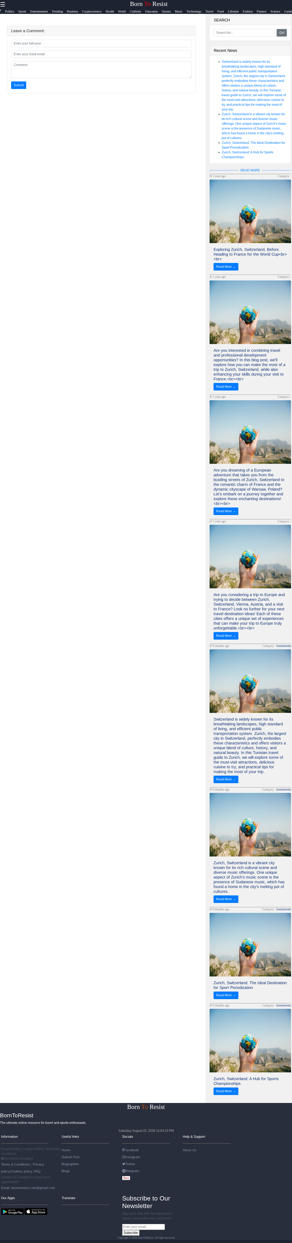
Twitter (130, 1164)
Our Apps (8, 1198)
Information (9, 1137)
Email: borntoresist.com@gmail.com (28, 1188)
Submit (19, 85)
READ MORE (250, 170)
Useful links (70, 1137)
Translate (68, 1198)
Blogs (66, 1171)
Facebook (131, 1150)
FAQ (37, 1171)
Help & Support (194, 1137)
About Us (189, 1150)
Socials (127, 1137)
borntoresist (284, 646)
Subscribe (131, 1232)
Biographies (70, 1164)
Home (66, 1150)
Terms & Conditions (16, 1164)
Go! (281, 32)
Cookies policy (21, 1171)
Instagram (132, 1157)
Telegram (132, 1171)
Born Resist (149, 3)
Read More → (226, 266)
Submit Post (71, 1157)
